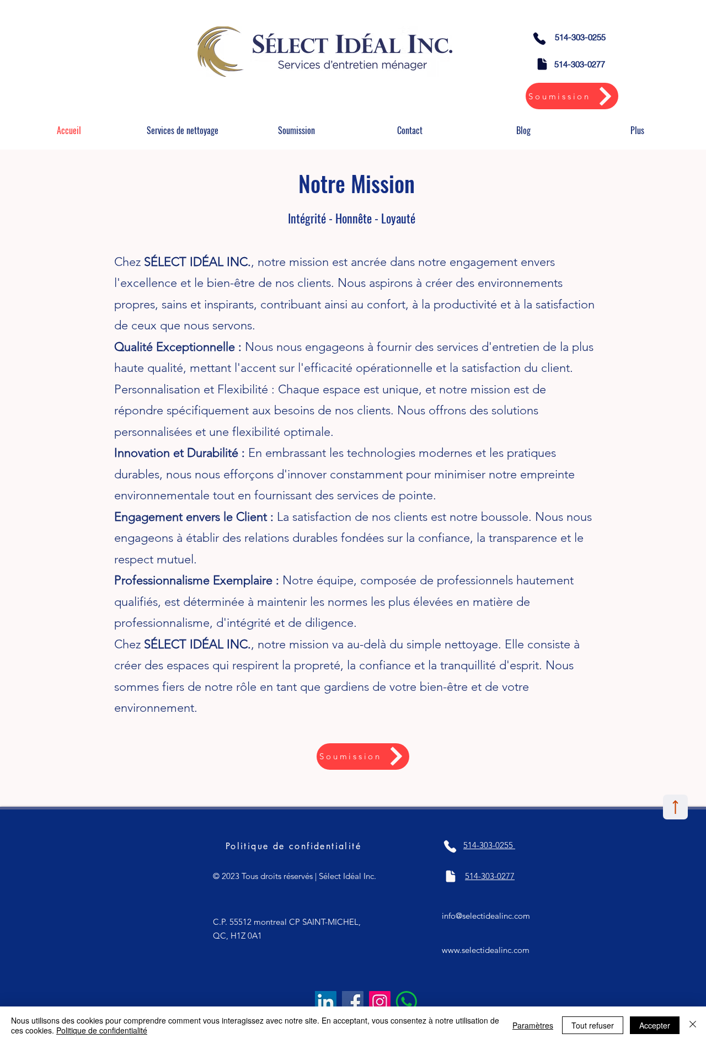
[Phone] (539, 38)
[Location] (675, 807)
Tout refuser (592, 1025)
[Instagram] (380, 1002)
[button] (182, 130)
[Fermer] (692, 1025)
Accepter (654, 1025)
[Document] (542, 64)
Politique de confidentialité (101, 1030)
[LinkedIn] (325, 1002)
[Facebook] (352, 1002)
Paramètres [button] (532, 1025)
